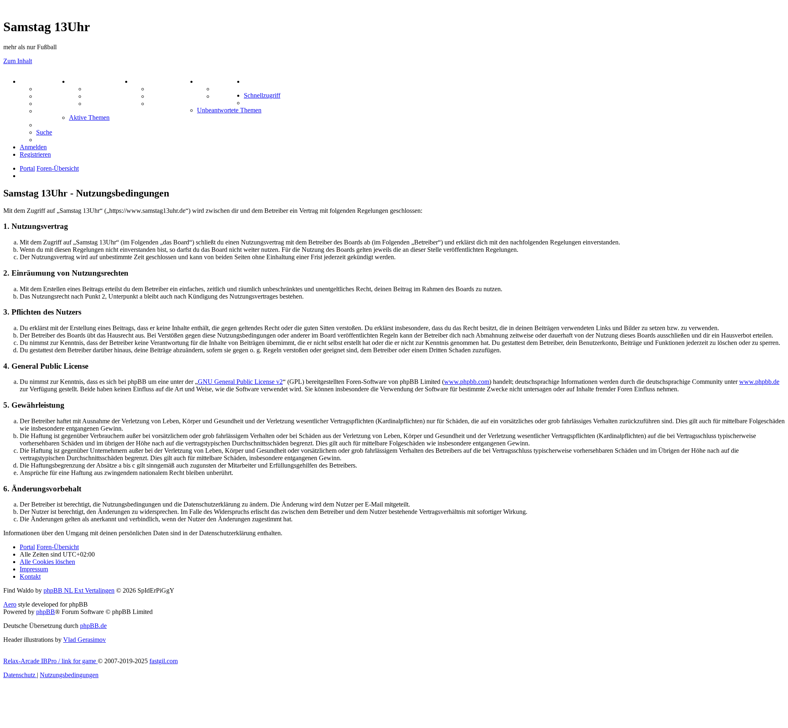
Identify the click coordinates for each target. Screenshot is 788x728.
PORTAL (33, 81)
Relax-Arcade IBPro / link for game (50, 660)
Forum (45, 88)
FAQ (43, 103)
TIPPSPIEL (214, 81)
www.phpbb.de (759, 381)
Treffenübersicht (108, 96)
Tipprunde (228, 88)
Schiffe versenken (172, 103)
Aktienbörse (102, 88)
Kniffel (157, 88)
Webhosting (52, 96)
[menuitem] (252, 81)
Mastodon (50, 110)
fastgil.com (163, 660)
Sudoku (159, 96)
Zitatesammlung (108, 103)
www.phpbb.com (466, 381)
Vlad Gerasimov (84, 639)
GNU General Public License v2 (240, 381)
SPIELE (144, 81)
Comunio (226, 96)
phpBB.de (93, 625)
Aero (9, 604)
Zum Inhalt (17, 60)
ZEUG (78, 81)
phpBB (45, 611)
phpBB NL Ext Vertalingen (79, 590)
